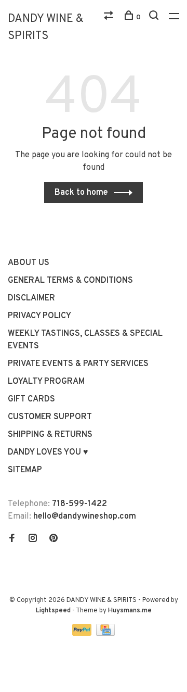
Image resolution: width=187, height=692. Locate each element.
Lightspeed (53, 611)
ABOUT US (28, 263)
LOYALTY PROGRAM (46, 381)
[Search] (155, 17)
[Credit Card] (105, 633)
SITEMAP (25, 470)
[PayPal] (83, 633)
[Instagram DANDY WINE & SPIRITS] (33, 539)
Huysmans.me (130, 611)
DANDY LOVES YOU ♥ (48, 452)
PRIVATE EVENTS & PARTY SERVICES (78, 364)
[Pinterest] (53, 539)
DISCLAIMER (31, 298)
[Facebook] (12, 539)
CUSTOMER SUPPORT (50, 417)
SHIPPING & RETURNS (50, 435)
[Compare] (110, 17)
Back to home (81, 192)
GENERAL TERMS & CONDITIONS (70, 280)
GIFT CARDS (31, 399)
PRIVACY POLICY (39, 316)
